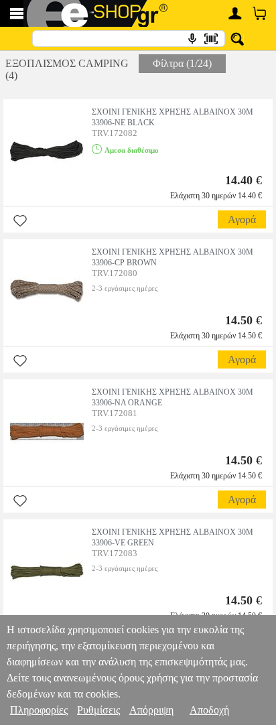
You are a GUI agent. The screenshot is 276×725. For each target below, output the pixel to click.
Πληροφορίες (39, 710)
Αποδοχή (209, 710)
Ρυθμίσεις (98, 710)
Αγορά (242, 219)
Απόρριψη (151, 710)
